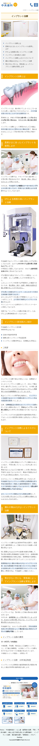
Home (2, 730)
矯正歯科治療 (16, 735)
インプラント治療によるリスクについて (19, 58)
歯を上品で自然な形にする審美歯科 (20, 732)
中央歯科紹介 (10, 730)
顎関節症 (25, 735)
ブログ (32, 735)
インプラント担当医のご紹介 (15, 55)
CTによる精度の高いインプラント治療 (18, 52)
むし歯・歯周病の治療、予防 (26, 730)
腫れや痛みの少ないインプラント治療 (18, 61)
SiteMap (19, 737)
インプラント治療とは (13, 43)
